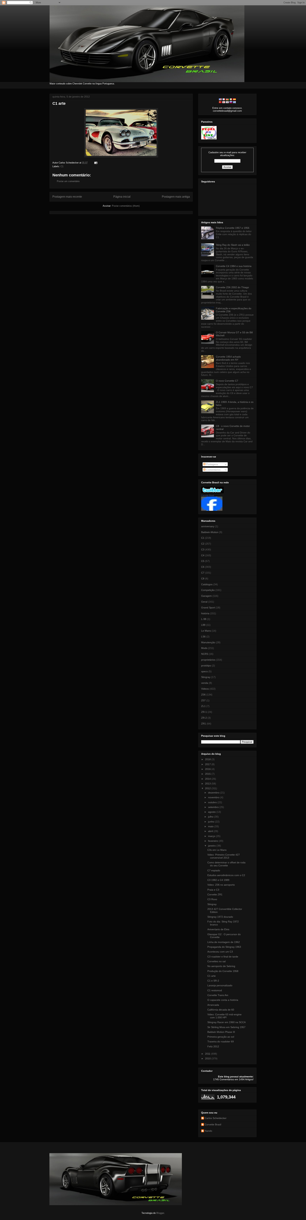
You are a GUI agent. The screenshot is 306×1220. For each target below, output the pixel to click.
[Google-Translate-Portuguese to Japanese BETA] (223, 102)
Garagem (206, 595)
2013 (208, 783)
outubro (212, 802)
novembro (214, 797)
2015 (208, 773)
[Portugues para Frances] (223, 99)
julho (211, 816)
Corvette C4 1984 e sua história (233, 266)
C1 (62, 166)
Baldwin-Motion (209, 532)
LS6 (203, 636)
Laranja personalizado (219, 985)
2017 (208, 764)
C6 (202, 566)
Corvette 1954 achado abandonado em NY (228, 358)
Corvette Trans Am (217, 995)
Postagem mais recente (67, 196)
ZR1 (203, 723)
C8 (202, 578)
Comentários (212, 469)
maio (211, 826)
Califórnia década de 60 (220, 1009)
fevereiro (213, 840)
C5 (202, 561)
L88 (203, 624)
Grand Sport (208, 607)
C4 (202, 555)
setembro (213, 807)
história (205, 613)
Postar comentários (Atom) (126, 206)
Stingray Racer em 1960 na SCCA (226, 1022)
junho (211, 821)
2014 (208, 778)
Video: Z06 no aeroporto (221, 884)
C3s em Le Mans (216, 849)
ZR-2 (204, 717)
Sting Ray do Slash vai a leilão (233, 244)
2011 (208, 1053)
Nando (208, 1130)
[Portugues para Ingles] (220, 99)
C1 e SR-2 (213, 980)
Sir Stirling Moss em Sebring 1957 (226, 1027)
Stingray (205, 677)
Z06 (203, 694)
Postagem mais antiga (176, 196)
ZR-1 (204, 711)
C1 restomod (214, 990)
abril (211, 831)
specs (204, 671)
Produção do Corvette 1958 (222, 971)
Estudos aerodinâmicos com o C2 (226, 875)
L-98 (203, 619)
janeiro (212, 845)
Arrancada (213, 1004)
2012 (208, 788)
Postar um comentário (68, 181)
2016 (208, 769)
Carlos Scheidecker (215, 1118)
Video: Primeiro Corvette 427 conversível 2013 (223, 856)
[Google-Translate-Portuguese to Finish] (234, 102)
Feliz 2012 (213, 1046)
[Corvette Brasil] (211, 509)
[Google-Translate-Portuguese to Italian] (231, 99)
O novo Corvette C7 (227, 380)
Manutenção (208, 642)
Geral (204, 601)
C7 (202, 572)
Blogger (160, 1213)
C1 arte (59, 103)
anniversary (207, 526)
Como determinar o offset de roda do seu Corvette (226, 864)
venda (204, 682)
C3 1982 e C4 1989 (218, 880)
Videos (205, 688)
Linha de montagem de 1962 (223, 942)
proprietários (208, 659)
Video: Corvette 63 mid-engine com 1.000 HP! (224, 1016)
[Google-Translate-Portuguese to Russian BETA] (231, 102)
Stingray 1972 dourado (220, 916)
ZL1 (203, 706)
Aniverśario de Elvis (218, 929)
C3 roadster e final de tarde (222, 956)
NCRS (204, 653)
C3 (202, 549)
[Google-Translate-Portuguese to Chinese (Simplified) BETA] (220, 102)
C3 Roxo (212, 899)
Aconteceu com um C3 (220, 951)
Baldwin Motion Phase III (221, 1032)
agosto (212, 811)
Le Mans (206, 630)
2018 (208, 759)
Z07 (203, 700)
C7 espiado (213, 870)
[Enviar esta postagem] (95, 162)
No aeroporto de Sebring (221, 966)
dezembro (214, 792)
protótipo (206, 665)
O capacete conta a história (222, 1000)
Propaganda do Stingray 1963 (224, 946)
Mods (204, 648)
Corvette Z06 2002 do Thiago (232, 287)
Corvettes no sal (216, 961)
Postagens (211, 464)
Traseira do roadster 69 (220, 1041)
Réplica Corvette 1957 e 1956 (232, 227)
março (212, 836)
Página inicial (122, 196)
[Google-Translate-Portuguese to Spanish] (234, 99)
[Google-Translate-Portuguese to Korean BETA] (227, 102)
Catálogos (206, 584)
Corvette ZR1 (214, 894)
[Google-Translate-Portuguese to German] (227, 99)
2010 (208, 1058)
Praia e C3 (213, 889)
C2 (202, 543)
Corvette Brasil (207, 495)
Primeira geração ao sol (220, 1036)
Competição (208, 590)
